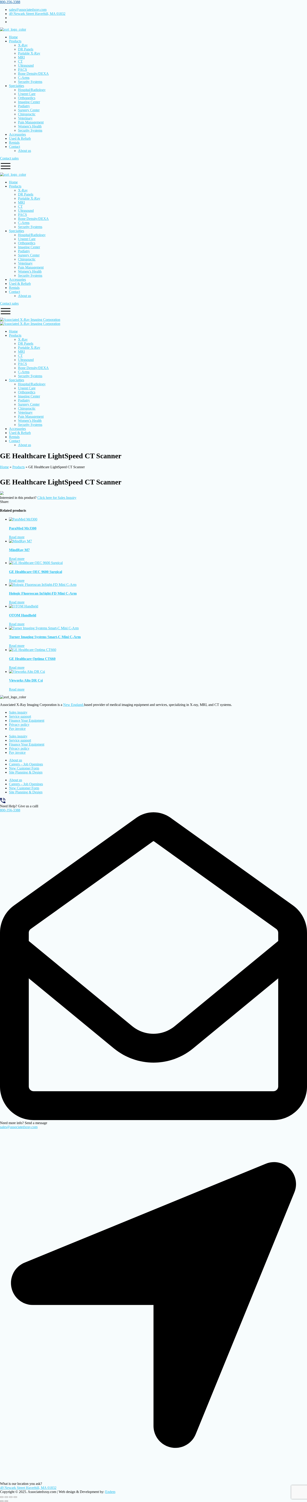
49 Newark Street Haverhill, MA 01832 (28, 1488)
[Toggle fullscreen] (6, 1497)
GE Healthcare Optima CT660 (32, 659)
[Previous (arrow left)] (2, 1501)
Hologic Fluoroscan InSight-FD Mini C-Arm (43, 593)
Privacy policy (19, 724)
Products (18, 467)
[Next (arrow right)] (6, 1501)
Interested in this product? (18, 498)
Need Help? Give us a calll (19, 806)
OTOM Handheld (22, 615)
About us (15, 760)
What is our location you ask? (21, 1484)
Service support (20, 716)
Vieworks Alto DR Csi (26, 680)
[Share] (11, 1497)
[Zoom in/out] (2, 1497)
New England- (73, 705)
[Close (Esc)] (15, 1497)
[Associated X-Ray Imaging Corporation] (30, 320)
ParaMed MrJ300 (22, 528)
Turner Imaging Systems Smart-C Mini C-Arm (45, 637)
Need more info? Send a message (23, 1123)
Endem (110, 1492)
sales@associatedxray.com (19, 1127)
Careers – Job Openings (26, 764)
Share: (4, 502)
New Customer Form (24, 768)
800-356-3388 (10, 2)
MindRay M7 (19, 550)
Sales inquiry (18, 712)
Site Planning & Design (25, 772)
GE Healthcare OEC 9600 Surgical (35, 572)
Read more (16, 537)
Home (4, 467)
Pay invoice (17, 728)
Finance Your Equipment (26, 720)
